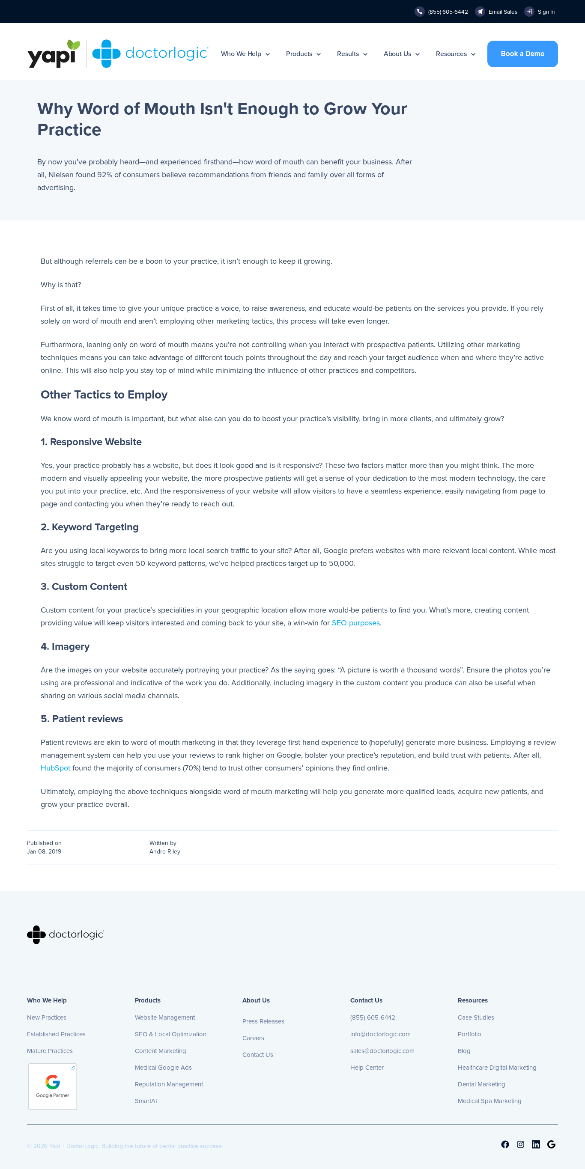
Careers (253, 1038)
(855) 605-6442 (372, 1017)
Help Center (367, 1067)
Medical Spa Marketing (490, 1101)
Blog (464, 1051)
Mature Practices (50, 1051)
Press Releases (263, 1021)
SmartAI (146, 1101)
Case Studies (476, 1017)
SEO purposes (356, 622)
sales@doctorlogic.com (382, 1051)
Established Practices (56, 1034)
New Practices (46, 1017)
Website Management (165, 1017)
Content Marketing (160, 1051)
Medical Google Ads (163, 1067)
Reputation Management (169, 1084)
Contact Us (257, 1054)
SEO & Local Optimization (170, 1034)
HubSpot (55, 767)
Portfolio (469, 1034)
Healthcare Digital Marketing (497, 1067)
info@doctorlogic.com (380, 1034)
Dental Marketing (481, 1084)
